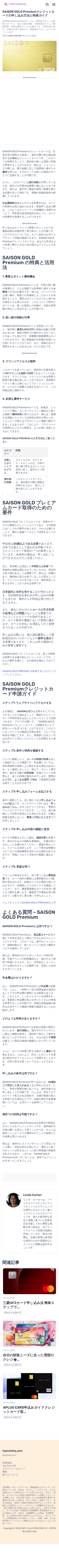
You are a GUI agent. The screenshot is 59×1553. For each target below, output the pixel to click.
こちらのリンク (30, 738)
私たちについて (10, 1474)
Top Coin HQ (9, 1465)
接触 (4, 1471)
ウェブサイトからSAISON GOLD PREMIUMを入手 (29, 902)
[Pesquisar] (47, 5)
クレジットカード (12, 1312)
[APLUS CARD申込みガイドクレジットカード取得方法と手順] (29, 1398)
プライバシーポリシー (13, 1468)
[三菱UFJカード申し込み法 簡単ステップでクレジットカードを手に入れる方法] (29, 1293)
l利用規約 (7, 1462)
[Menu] (54, 4)
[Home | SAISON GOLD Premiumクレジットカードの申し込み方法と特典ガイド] (15, 4)
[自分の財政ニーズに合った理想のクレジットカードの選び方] (29, 1346)
